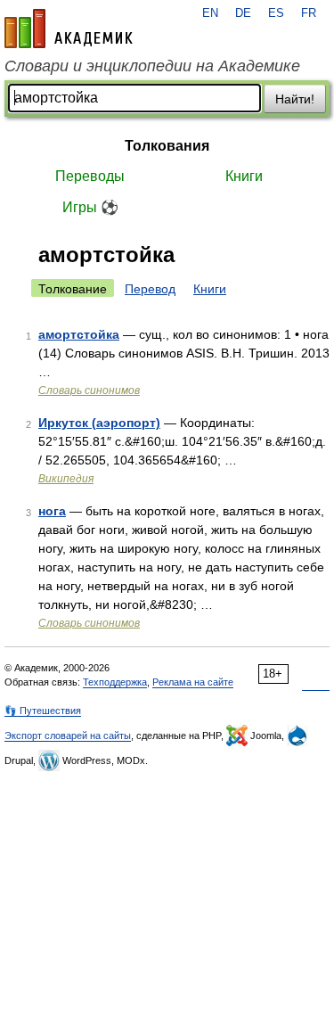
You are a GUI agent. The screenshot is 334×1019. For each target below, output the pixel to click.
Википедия (66, 479)
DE (243, 13)
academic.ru (68, 28)
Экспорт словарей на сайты (67, 735)
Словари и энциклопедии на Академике (152, 66)
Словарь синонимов (89, 390)
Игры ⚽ (90, 207)
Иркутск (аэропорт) (99, 422)
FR (308, 13)
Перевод (150, 289)
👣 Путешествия (42, 710)
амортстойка (78, 334)
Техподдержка (115, 682)
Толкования (167, 145)
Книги (244, 176)
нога (52, 511)
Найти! (294, 99)
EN (210, 13)
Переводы (90, 176)
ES (276, 13)
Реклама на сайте (192, 682)
